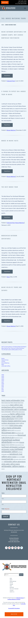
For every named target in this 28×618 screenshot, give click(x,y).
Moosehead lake (8, 433)
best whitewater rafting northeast (14, 409)
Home (2, 25)
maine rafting (20, 423)
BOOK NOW (5, 2)
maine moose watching (11, 421)
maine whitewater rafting (11, 429)
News (8, 277)
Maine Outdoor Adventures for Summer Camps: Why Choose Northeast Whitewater (13, 35)
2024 (2, 377)
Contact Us (12, 591)
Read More (7, 75)
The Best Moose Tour (9, 187)
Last (3, 504)
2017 (2, 388)
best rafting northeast (15, 407)
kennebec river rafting (12, 416)
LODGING (11, 584)
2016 (2, 389)
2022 (2, 380)
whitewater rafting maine (12, 466)
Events (3, 358)
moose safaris (15, 442)
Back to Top (14, 614)
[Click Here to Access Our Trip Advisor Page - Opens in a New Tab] (15, 547)
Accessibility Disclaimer (14, 608)
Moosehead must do (18, 437)
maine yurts (10, 430)
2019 (2, 385)
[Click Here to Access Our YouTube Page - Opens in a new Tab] (9, 547)
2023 (2, 379)
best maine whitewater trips (12, 400)
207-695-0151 (22, 1)
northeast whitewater (9, 447)
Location (11, 590)
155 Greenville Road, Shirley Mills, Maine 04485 (21, 3)
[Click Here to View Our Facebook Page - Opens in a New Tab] (6, 547)
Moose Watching (11, 130)
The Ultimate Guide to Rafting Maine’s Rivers (11, 349)
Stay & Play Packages (14, 588)
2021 (2, 382)
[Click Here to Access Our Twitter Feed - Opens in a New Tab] (21, 547)
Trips (11, 585)
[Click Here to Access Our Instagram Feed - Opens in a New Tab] (18, 547)
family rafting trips (17, 414)
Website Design (20, 598)
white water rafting (5, 366)
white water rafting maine (10, 464)
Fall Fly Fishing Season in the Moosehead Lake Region (13, 346)
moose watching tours (19, 445)
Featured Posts (11, 81)
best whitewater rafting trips (10, 412)
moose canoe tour (17, 430)
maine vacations (5, 425)
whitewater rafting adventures (15, 462)
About (11, 579)
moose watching (9, 445)
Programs (12, 587)
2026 (2, 374)
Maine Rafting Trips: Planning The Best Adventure (12, 348)
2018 (2, 386)
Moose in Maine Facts (9, 141)
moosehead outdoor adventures (10, 441)
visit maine (19, 457)
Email (5, 508)
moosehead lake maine (12, 435)
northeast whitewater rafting (12, 450)
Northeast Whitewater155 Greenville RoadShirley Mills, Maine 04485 (14, 540)
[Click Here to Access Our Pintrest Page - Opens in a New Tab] (12, 547)
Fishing (3, 361)
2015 (2, 391)
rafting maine (11, 457)
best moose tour (5, 403)
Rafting (11, 582)
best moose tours (16, 403)
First (3, 498)
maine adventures (7, 419)
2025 (2, 376)
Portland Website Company (14, 599)
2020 (2, 383)
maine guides (18, 419)
